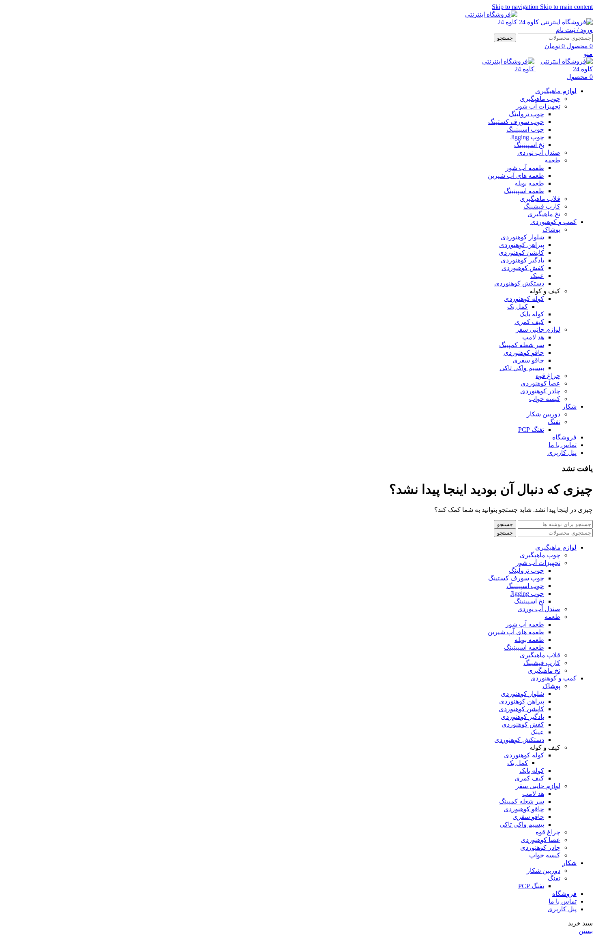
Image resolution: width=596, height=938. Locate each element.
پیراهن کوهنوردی (521, 244)
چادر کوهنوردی (540, 391)
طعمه (552, 160)
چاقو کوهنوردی (524, 352)
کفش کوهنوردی (523, 267)
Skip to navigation (516, 6)
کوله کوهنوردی (524, 298)
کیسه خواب (544, 398)
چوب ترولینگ (526, 114)
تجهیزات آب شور (538, 106)
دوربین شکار (543, 414)
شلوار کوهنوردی (522, 237)
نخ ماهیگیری (543, 214)
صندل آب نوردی (538, 152)
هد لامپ (533, 337)
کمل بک (517, 306)
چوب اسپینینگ (525, 129)
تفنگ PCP (531, 429)
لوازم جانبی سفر (538, 329)
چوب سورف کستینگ (516, 121)
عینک (537, 275)
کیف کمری (529, 321)
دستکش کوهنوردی (519, 283)
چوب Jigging (527, 137)
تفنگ (554, 421)
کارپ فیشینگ (541, 206)
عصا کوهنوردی (540, 383)
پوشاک (551, 229)
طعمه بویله (529, 183)
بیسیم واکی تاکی (522, 368)
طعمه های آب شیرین (516, 175)
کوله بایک (531, 314)
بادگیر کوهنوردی (522, 260)
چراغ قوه (548, 375)
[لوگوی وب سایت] (555, 22)
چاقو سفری (528, 360)
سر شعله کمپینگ (521, 344)
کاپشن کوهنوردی (521, 252)
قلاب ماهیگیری (540, 198)
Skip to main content (566, 6)
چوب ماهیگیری (540, 98)
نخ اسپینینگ (529, 144)
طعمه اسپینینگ (524, 191)
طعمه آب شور (525, 167)
